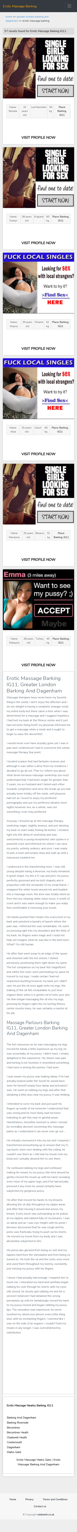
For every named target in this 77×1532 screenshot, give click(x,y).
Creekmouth (14, 1442)
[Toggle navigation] (69, 6)
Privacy (29, 1499)
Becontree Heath (17, 1432)
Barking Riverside (17, 1423)
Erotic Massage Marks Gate (33, 1460)
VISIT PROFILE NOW (38, 137)
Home (14, 1499)
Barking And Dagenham (21, 1418)
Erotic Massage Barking (20, 6)
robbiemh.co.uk (45, 1514)
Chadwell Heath (17, 1437)
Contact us (40, 1506)
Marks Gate (14, 1452)
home (9, 16)
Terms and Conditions (55, 1499)
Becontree (13, 1428)
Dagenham (13, 1447)
